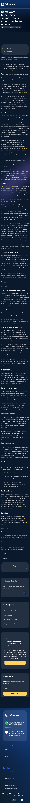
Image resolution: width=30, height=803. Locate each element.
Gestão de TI (8, 51)
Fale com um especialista (14, 663)
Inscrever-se (14, 693)
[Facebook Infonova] (17, 800)
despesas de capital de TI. (21, 92)
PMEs (23, 518)
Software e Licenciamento (11, 788)
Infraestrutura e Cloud (11, 619)
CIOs (19, 104)
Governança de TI (9, 778)
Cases (6, 756)
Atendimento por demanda (11, 473)
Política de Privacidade (18, 796)
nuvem (27, 122)
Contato (7, 763)
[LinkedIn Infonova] (8, 800)
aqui (2, 541)
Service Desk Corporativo (11, 775)
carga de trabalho (10, 165)
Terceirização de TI (10, 611)
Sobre (6, 759)
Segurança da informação (11, 781)
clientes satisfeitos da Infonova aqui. (11, 400)
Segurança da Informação (12, 624)
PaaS (13, 323)
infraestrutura (23, 148)
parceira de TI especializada (18, 373)
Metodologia (8, 753)
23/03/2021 (7, 48)
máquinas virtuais (8, 128)
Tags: (4, 553)
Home (5, 27)
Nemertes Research (7, 186)
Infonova (10, 377)
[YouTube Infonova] (22, 800)
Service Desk (8, 615)
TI (2, 225)
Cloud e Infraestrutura (10, 785)
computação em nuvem (7, 70)
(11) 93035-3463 (15, 724)
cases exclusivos (19, 549)
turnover (22, 506)
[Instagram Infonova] (13, 800)
